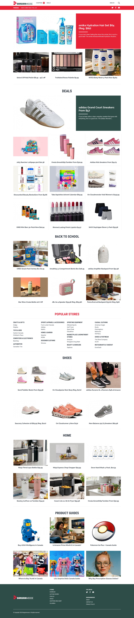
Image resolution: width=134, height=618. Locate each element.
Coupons (39, 3)
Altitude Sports (54, 594)
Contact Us (89, 602)
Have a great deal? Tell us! (29, 8)
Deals (49, 3)
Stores (52, 589)
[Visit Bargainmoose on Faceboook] (115, 8)
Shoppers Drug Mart (56, 601)
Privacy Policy (90, 604)
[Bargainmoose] (23, 3)
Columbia (52, 603)
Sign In (112, 3)
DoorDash (52, 592)
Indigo (51, 598)
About (88, 599)
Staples (52, 596)
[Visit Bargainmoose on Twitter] (112, 8)
